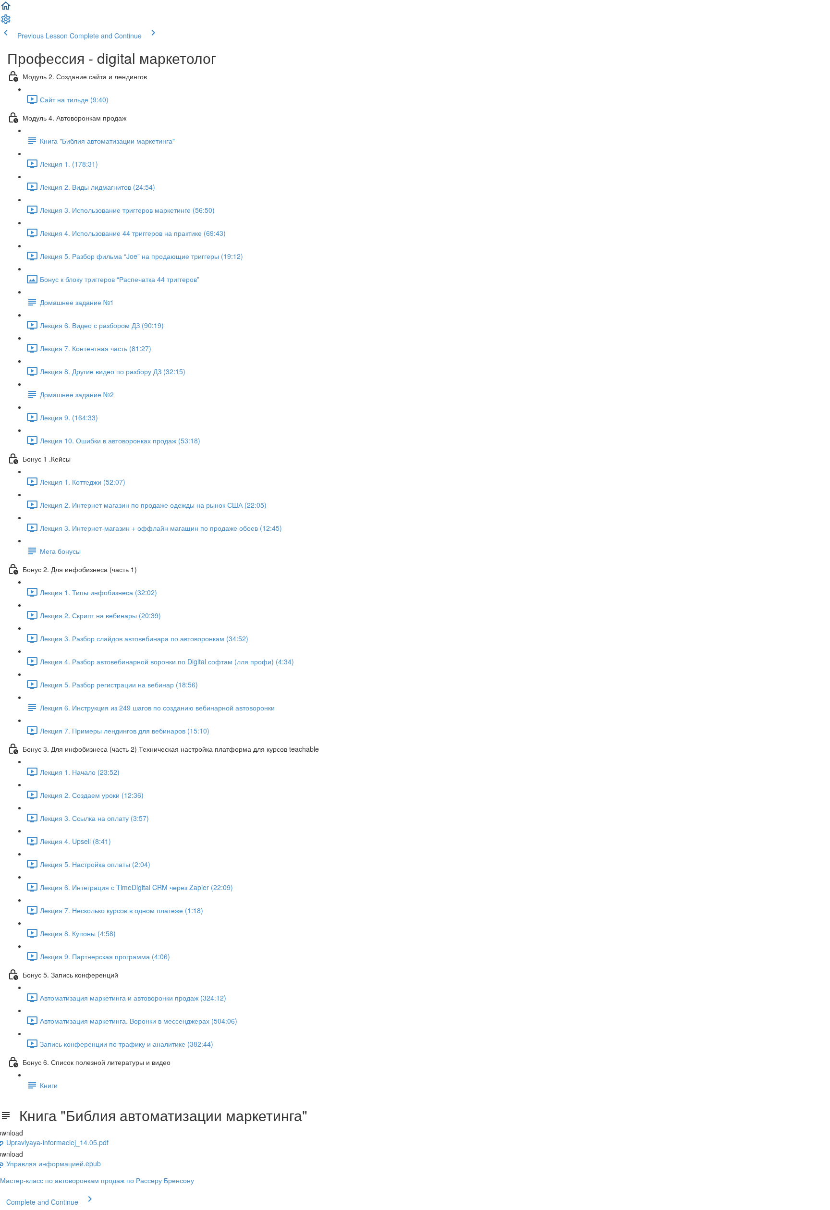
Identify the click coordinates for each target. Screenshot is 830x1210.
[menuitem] (6, 22)
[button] (6, 8)
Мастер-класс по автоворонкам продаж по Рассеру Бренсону (97, 1180)
